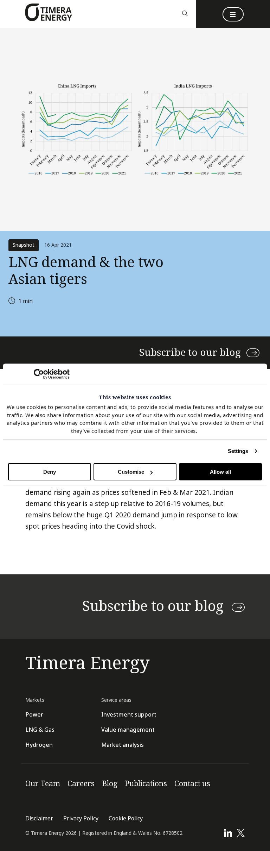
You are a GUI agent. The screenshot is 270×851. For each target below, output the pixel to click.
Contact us (192, 783)
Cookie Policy (126, 818)
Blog (109, 783)
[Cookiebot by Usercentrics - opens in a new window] (39, 374)
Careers (81, 783)
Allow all (220, 472)
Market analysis (122, 745)
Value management (128, 730)
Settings (238, 451)
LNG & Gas (39, 730)
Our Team (42, 783)
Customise (131, 472)
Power (34, 715)
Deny (49, 472)
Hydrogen (39, 745)
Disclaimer (39, 818)
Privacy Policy (80, 818)
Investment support (128, 715)
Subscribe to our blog (190, 353)
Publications (146, 783)
